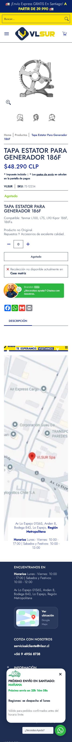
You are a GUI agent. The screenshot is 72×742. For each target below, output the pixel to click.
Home (7, 135)
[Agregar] (28, 244)
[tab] (18, 322)
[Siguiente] (65, 74)
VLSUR (8, 186)
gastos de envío (45, 174)
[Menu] (6, 33)
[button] (64, 33)
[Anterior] (6, 74)
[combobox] (32, 19)
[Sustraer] (9, 244)
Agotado (36, 257)
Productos (21, 135)
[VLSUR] (35, 33)
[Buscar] (66, 19)
